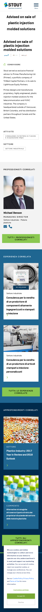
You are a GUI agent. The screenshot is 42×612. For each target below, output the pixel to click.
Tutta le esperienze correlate (21, 392)
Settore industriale (14, 149)
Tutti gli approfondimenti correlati (21, 540)
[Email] (6, 226)
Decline (21, 602)
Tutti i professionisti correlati (21, 238)
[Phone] (11, 226)
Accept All (21, 596)
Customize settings (21, 590)
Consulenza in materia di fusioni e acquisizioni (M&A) (20, 137)
